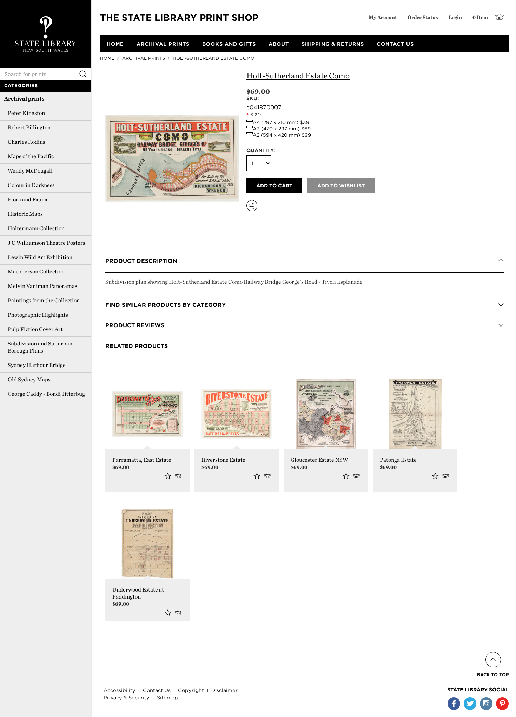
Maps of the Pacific (31, 156)
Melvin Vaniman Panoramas (42, 286)
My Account (383, 17)
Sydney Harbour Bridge (37, 365)
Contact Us (157, 690)
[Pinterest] (502, 703)
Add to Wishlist (167, 475)
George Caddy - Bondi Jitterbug (46, 393)
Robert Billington (29, 127)
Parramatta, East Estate (141, 460)
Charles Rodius (26, 141)
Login (455, 17)
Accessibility (119, 690)
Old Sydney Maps (29, 379)
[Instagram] (486, 703)
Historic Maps (25, 214)
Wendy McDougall (30, 170)
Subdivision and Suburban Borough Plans (40, 347)
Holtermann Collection (36, 228)
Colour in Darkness (31, 185)
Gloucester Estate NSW (319, 460)
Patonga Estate (398, 460)
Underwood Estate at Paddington (138, 593)
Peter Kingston (26, 113)
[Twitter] (470, 703)
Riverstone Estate (223, 460)
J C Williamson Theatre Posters (46, 242)
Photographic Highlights (38, 314)
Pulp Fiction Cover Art (35, 329)
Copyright (191, 690)
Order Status (423, 17)
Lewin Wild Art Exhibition (40, 257)
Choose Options (179, 475)
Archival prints (24, 98)
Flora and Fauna (27, 199)
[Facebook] (454, 703)
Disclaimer (224, 690)
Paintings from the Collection (44, 300)
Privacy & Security (127, 697)
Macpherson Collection (36, 271)
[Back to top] (493, 651)
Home (107, 58)
